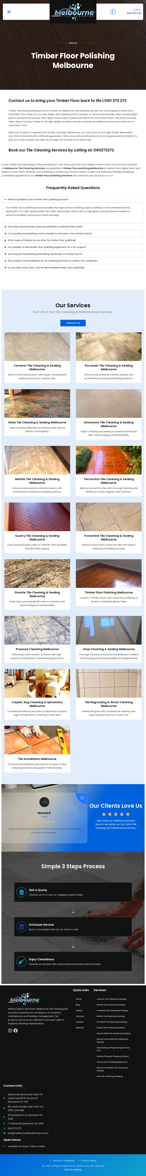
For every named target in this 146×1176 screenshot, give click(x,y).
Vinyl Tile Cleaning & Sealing (110, 1076)
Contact (79, 1022)
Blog (78, 1004)
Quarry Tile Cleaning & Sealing (111, 1027)
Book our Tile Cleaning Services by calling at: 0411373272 (61, 150)
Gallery (79, 1010)
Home (79, 999)
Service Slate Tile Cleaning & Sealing (113, 1033)
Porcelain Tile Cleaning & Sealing (112, 1022)
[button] (9, 11)
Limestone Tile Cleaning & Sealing (112, 1010)
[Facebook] (15, 1030)
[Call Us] (113, 11)
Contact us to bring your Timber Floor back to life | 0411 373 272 (67, 100)
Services (80, 1016)
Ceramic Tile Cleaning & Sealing (111, 999)
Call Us (137, 9)
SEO (66, 1169)
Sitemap (80, 1027)
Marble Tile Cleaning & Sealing (111, 1016)
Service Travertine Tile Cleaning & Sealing (112, 1069)
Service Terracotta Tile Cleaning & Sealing (112, 1040)
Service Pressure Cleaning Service (113, 1056)
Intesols (77, 1169)
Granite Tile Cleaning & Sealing (111, 1004)
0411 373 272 (134, 13)
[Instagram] (10, 1030)
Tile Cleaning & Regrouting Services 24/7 (113, 1049)
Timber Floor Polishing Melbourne (112, 1062)
